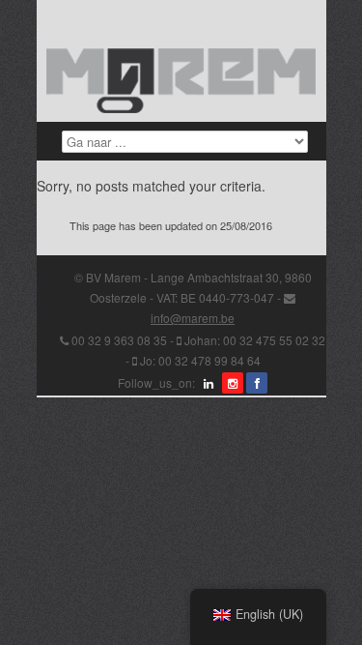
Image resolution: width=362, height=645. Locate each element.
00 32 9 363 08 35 (119, 340)
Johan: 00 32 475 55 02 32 (254, 340)
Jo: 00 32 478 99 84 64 (200, 360)
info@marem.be (193, 317)
